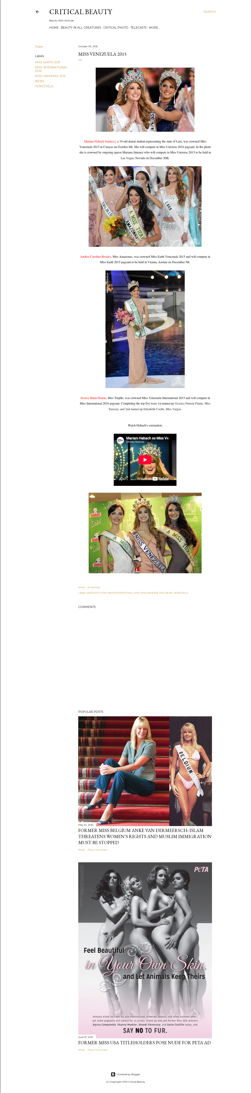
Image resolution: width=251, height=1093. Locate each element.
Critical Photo (115, 27)
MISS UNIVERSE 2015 (50, 76)
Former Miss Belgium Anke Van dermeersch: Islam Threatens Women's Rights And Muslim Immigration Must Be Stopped (145, 836)
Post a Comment (97, 849)
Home (54, 27)
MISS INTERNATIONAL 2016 (123, 592)
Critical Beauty (80, 11)
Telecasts (138, 27)
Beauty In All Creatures (81, 27)
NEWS (39, 81)
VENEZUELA (44, 86)
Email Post (94, 587)
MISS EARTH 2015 (47, 62)
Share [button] (39, 46)
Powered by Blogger (128, 1074)
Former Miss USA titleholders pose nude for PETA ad (144, 1042)
